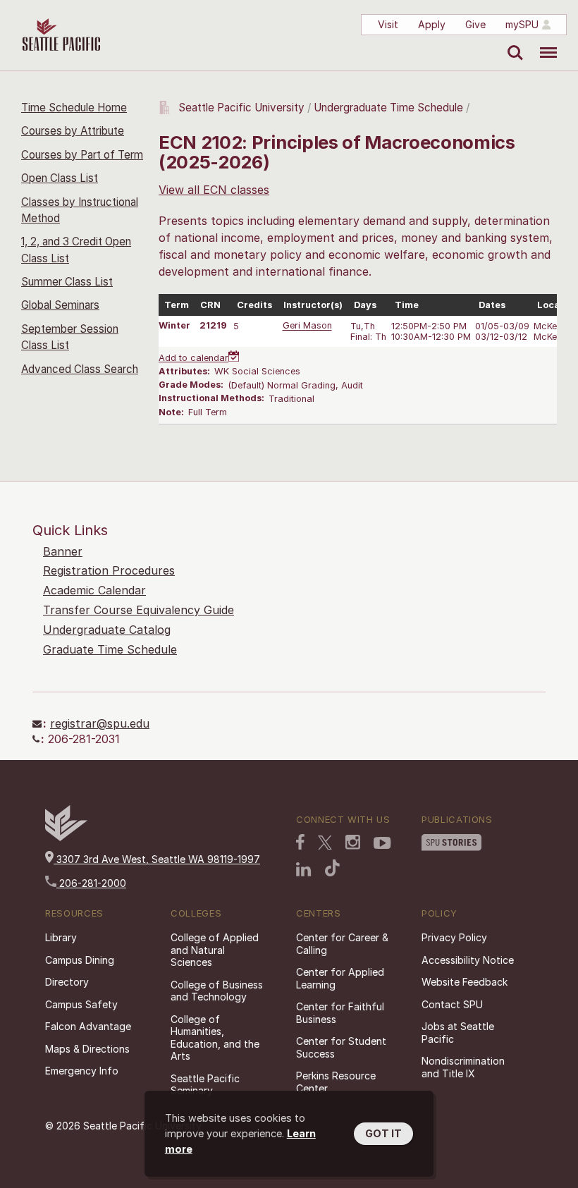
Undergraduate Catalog (107, 630)
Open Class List (59, 178)
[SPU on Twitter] (325, 842)
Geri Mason (307, 326)
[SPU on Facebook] (300, 842)
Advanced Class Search (79, 369)
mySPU (522, 24)
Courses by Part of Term (82, 154)
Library (61, 937)
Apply (431, 24)
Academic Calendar (94, 590)
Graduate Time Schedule (110, 649)
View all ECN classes (214, 190)
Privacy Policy (454, 937)
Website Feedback (465, 982)
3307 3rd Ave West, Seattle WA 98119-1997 (157, 859)
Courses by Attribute (72, 130)
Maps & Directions (87, 1049)
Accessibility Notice (468, 960)
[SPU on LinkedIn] (304, 869)
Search (512, 42)
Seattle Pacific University (241, 107)
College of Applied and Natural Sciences (215, 949)
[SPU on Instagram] (352, 842)
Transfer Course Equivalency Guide (138, 610)
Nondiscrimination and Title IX (463, 1067)
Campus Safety (81, 1004)
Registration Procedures (109, 570)
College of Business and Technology (217, 991)
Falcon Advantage (88, 1026)
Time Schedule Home (74, 107)
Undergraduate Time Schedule (388, 107)
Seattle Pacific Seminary (205, 1084)
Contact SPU (452, 1004)
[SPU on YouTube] (382, 843)
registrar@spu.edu (99, 723)
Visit (388, 24)
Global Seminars (60, 305)
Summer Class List (67, 281)
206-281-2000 (91, 883)
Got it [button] (383, 1133)
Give (475, 24)
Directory (67, 982)
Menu (543, 42)
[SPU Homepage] (66, 837)
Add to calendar (193, 358)
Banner (62, 551)
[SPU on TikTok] (332, 867)
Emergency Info (81, 1071)
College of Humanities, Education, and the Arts (215, 1038)
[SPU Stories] (451, 842)
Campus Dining (79, 960)
